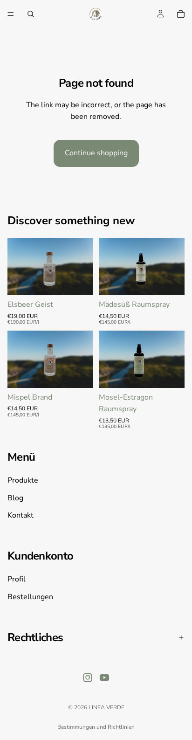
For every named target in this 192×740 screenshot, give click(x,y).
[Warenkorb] (181, 14)
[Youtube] (104, 678)
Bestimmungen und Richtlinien (96, 727)
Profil (16, 579)
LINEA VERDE (106, 707)
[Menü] (10, 14)
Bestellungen (30, 597)
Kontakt (20, 516)
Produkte (22, 481)
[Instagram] (87, 678)
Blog (15, 498)
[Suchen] (31, 14)
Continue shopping (96, 153)
